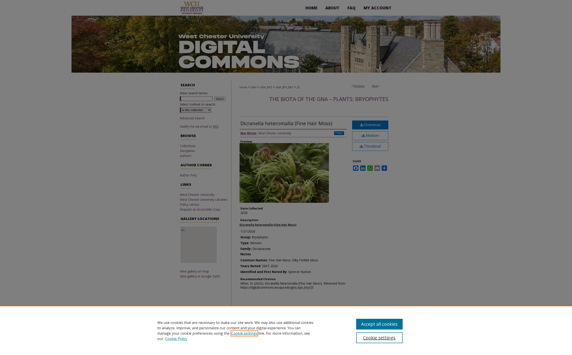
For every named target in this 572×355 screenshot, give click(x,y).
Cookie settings (244, 333)
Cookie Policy (176, 338)
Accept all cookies (379, 324)
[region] (286, 330)
